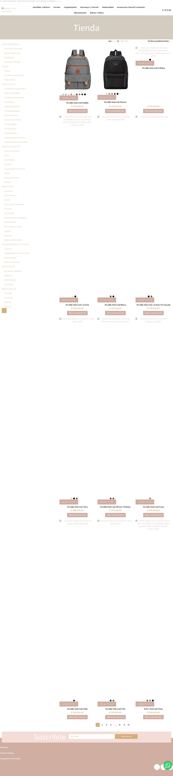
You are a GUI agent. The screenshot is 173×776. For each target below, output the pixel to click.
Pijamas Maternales (12, 240)
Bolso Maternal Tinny (153, 709)
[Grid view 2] (133, 41)
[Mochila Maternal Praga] (153, 407)
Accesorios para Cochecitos (15, 244)
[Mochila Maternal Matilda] (77, 69)
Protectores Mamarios (14, 204)
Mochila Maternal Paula (77, 709)
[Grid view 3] (138, 41)
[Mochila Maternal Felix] (115, 609)
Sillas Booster (10, 280)
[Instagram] (163, 767)
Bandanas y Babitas (13, 271)
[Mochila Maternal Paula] (77, 609)
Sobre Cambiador (12, 93)
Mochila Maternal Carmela (77, 305)
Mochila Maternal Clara (77, 507)
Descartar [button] (58, 1)
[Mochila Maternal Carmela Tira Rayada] (153, 205)
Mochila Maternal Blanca (115, 305)
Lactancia (8, 191)
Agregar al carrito (69, 98)
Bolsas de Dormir (11, 178)
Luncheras (8, 284)
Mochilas (8, 293)
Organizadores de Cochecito (16, 253)
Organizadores (10, 133)
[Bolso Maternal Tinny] (153, 609)
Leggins (7, 231)
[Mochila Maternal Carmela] (77, 205)
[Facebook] (157, 767)
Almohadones (10, 195)
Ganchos (8, 249)
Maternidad (8, 186)
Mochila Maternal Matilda (77, 102)
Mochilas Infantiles (12, 62)
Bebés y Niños (9, 289)
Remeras (8, 235)
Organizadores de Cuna (14, 137)
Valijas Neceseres (11, 106)
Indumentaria (10, 222)
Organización (8, 84)
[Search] (156, 10)
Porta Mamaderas (12, 111)
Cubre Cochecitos (12, 262)
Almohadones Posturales (15, 218)
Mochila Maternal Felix (115, 709)
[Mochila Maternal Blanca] (115, 205)
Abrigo (7, 173)
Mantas (7, 182)
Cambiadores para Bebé (15, 89)
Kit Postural (9, 213)
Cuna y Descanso (11, 151)
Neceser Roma (11, 115)
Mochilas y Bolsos (10, 44)
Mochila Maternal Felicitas (153, 68)
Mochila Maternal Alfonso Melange (115, 507)
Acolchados (9, 160)
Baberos (8, 275)
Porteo (5, 66)
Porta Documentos (12, 120)
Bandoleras (9, 57)
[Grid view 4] (142, 41)
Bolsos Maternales (12, 53)
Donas (7, 200)
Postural (7, 209)
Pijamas (7, 302)
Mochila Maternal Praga (153, 507)
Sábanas (8, 164)
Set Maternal (10, 129)
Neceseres (9, 102)
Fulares (7, 71)
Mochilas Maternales (13, 48)
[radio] (63, 94)
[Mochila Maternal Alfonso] (115, 69)
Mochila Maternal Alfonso (115, 102)
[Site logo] (12, 10)
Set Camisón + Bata (13, 226)
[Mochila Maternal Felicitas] (153, 52)
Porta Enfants (10, 258)
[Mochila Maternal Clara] (77, 407)
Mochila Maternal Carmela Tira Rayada (153, 305)
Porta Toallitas (10, 124)
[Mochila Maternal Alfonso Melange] (115, 407)
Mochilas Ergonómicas (14, 75)
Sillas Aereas (9, 80)
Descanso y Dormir (11, 146)
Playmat (7, 307)
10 (128, 725)
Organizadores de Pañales (15, 142)
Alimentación (8, 266)
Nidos (6, 155)
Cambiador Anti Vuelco (14, 97)
